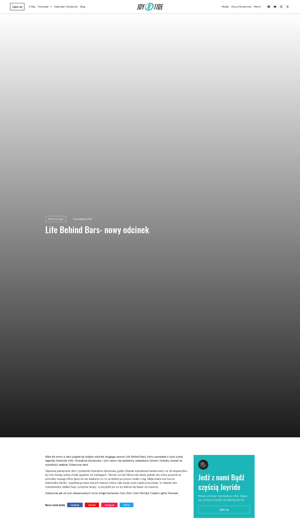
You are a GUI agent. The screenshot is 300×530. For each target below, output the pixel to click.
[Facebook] (268, 6)
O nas (32, 6)
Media (225, 6)
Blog (82, 6)
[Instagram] (281, 6)
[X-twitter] (287, 6)
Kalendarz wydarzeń (66, 6)
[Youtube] (275, 6)
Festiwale (43, 6)
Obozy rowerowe (241, 6)
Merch (257, 6)
